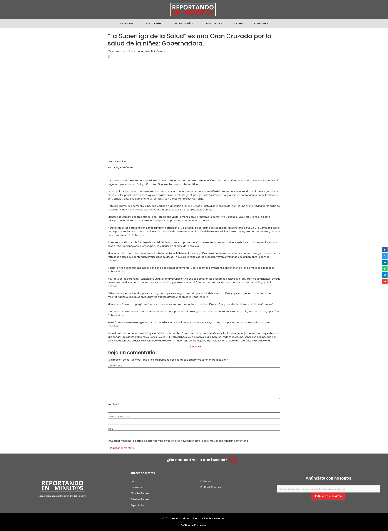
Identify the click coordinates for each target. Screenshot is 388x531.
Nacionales (126, 23)
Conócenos (261, 23)
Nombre (113, 404)
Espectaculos (214, 23)
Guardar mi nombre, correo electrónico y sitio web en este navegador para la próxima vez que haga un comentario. (179, 441)
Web (110, 429)
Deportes (238, 23)
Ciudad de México (154, 23)
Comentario (116, 366)
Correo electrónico (120, 416)
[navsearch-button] (232, 459)
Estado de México (185, 23)
